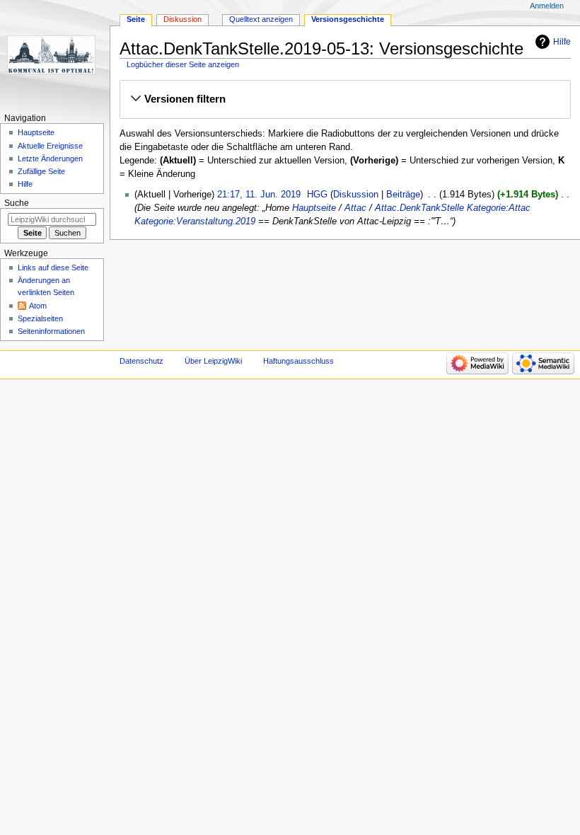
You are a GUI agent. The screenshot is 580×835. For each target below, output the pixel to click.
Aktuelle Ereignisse (50, 146)
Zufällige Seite (41, 171)
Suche (16, 203)
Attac (355, 208)
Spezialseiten (40, 318)
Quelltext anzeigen (261, 19)
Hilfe (562, 42)
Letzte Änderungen (50, 158)
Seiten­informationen (51, 331)
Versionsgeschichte (347, 19)
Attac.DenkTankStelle (419, 208)
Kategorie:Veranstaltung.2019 (194, 221)
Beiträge (403, 195)
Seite (136, 19)
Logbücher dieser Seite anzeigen (183, 64)
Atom (38, 305)
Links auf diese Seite (53, 267)
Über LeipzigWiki (213, 361)
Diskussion (355, 195)
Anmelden (547, 5)
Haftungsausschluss (298, 361)
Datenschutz (141, 361)
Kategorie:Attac (498, 208)
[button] (345, 99)
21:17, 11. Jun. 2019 (259, 195)
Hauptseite (314, 208)
